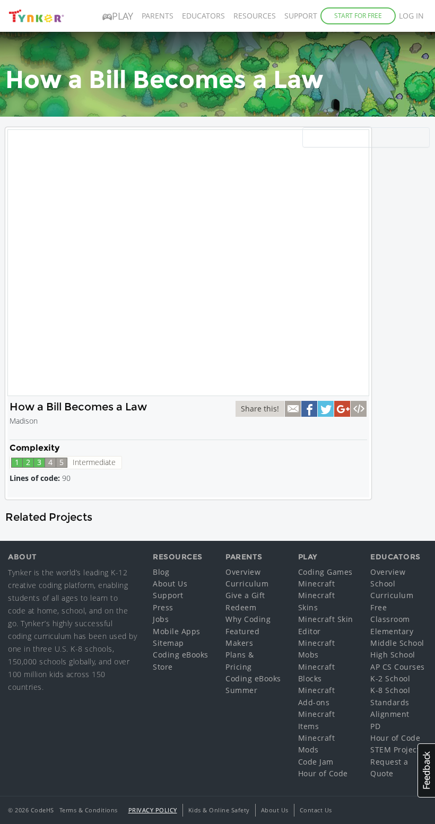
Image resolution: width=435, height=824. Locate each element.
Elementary (391, 631)
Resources (254, 16)
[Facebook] (309, 409)
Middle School (397, 643)
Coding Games (325, 572)
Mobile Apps (177, 631)
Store (163, 667)
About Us (170, 583)
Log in (411, 16)
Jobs (161, 619)
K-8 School (390, 690)
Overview (242, 572)
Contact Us (316, 810)
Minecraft (316, 583)
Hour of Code (323, 773)
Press (163, 607)
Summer (241, 690)
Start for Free (358, 15)
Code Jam (316, 762)
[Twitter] (326, 409)
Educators (203, 16)
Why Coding (248, 619)
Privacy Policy (152, 810)
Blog (161, 572)
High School (392, 655)
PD (375, 726)
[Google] (342, 409)
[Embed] (359, 409)
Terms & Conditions (88, 810)
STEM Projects (397, 749)
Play (122, 16)
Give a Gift (245, 595)
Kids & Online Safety (219, 810)
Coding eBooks (180, 655)
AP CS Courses (397, 667)
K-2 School (390, 678)
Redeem (240, 607)
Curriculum (246, 583)
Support (300, 16)
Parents (157, 16)
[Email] (293, 409)
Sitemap (168, 643)
